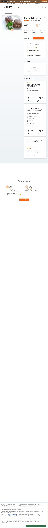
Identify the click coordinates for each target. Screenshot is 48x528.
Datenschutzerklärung (20, 284)
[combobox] (19, 263)
